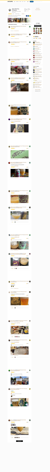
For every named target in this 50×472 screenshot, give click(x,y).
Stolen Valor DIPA (22, 388)
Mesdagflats (24, 254)
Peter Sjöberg (12, 190)
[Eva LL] (34, 33)
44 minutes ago (12, 115)
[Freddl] (15, 437)
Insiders (20, 1)
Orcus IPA (21, 59)
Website (30, 16)
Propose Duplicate (37, 9)
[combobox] (38, 1)
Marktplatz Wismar (17, 370)
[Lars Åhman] (41, 31)
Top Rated (17, 1)
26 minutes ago (12, 74)
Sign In (28, 1)
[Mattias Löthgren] (16, 336)
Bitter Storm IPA (21, 26)
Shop (24, 1)
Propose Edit (37, 8)
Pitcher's (18, 389)
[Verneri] (16, 437)
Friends (28, 24)
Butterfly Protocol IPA (22, 320)
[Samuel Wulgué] (39, 33)
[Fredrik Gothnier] (39, 29)
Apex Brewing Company (20, 78)
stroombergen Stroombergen (15, 253)
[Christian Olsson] (19, 437)
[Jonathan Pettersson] (41, 29)
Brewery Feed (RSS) (37, 89)
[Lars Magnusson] (15, 336)
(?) (38, 36)
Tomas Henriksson (13, 388)
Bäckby (15, 292)
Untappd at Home (19, 34)
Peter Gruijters (13, 234)
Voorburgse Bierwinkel (17, 121)
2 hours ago (12, 266)
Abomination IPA (21, 162)
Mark (11, 281)
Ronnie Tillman (13, 320)
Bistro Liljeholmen (16, 340)
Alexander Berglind (13, 59)
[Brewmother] (15, 307)
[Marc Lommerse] (15, 268)
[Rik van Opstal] (16, 268)
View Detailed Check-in (16, 38)
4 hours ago (12, 355)
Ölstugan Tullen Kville (17, 420)
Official (28, 13)
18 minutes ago (12, 46)
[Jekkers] (17, 336)
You (30, 24)
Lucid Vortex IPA (18, 281)
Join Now (31, 1)
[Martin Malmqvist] (34, 29)
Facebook (26, 16)
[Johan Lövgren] (17, 437)
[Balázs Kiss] (15, 357)
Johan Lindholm (13, 26)
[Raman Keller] (19, 336)
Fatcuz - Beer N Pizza (20, 321)
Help (22, 1)
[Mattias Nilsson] (36, 33)
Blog (14, 1)
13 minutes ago (12, 38)
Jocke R (12, 291)
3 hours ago (12, 288)
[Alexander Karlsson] (41, 33)
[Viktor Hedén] (39, 31)
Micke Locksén (13, 162)
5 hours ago (12, 385)
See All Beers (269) (37, 63)
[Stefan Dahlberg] (36, 31)
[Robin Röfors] (34, 31)
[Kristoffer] (36, 29)
